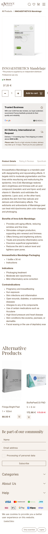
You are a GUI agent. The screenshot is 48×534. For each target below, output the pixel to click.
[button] (19, 417)
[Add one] (18, 93)
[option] (24, 390)
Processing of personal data (21, 455)
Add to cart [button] (32, 93)
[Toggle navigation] (43, 4)
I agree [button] (41, 530)
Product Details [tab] (9, 161)
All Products (7, 11)
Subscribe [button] (24, 463)
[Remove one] (5, 93)
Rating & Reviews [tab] (26, 161)
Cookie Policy (9, 521)
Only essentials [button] (29, 530)
